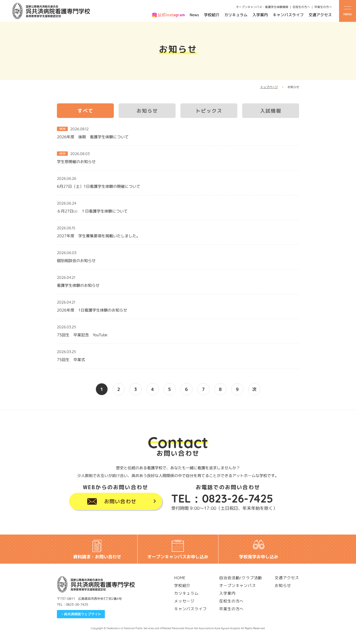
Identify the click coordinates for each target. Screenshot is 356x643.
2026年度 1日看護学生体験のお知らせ (92, 310)
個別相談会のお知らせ (76, 260)
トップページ (269, 87)
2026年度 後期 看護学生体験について (93, 137)
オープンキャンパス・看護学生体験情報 (262, 7)
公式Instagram (171, 14)
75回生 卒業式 (71, 359)
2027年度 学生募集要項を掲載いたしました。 (98, 236)
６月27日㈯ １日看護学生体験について (92, 211)
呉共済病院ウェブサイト (82, 614)
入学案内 (260, 14)
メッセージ (184, 601)
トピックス (209, 110)
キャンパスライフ (288, 14)
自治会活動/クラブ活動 (240, 577)
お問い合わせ (120, 501)
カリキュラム (236, 14)
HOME (180, 577)
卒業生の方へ (323, 7)
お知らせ (147, 110)
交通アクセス (320, 14)
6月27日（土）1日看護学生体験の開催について (98, 186)
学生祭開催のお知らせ (76, 161)
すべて (85, 110)
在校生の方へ (301, 7)
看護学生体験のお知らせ (78, 285)
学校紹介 (211, 14)
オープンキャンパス (237, 585)
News (194, 14)
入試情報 (270, 110)
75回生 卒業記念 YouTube (82, 335)
